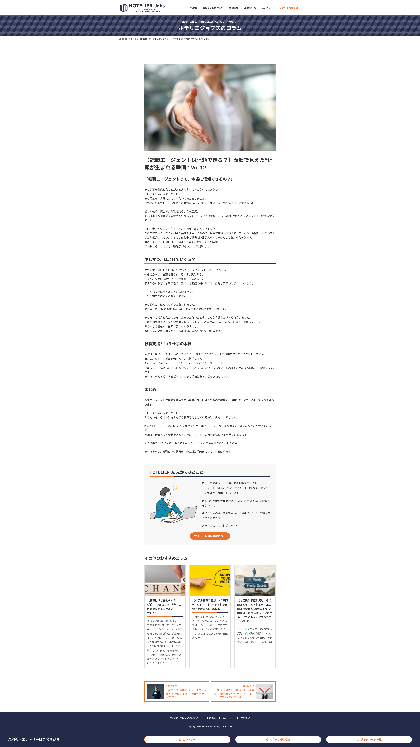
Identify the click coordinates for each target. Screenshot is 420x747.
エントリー (189, 739)
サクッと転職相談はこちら (210, 536)
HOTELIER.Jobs (162, 426)
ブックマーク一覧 (371, 739)
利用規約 (211, 717)
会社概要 (245, 717)
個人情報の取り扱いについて (185, 717)
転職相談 (280, 739)
